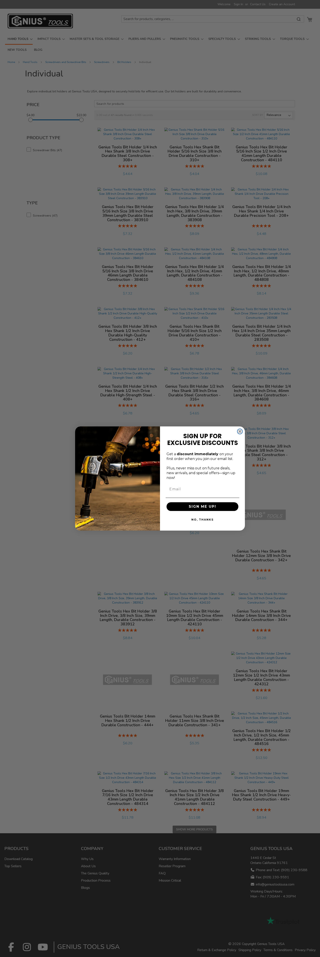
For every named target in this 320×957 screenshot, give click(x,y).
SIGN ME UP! (202, 506)
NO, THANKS (202, 519)
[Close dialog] (240, 431)
